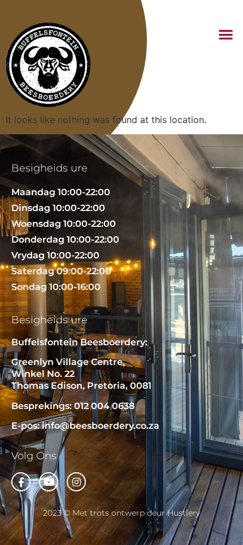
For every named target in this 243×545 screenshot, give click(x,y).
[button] (226, 34)
